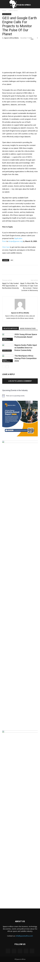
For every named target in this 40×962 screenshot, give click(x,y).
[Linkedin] (20, 951)
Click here (6, 247)
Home (4, 10)
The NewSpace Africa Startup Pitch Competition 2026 (25, 358)
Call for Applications (6, 339)
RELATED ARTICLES (10, 328)
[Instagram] (14, 951)
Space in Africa (8, 926)
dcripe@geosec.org (15, 241)
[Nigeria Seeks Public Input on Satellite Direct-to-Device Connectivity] (7, 348)
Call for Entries (13, 10)
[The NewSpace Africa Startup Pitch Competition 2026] (7, 358)
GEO (12, 260)
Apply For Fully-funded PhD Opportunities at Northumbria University (10, 285)
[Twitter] (26, 951)
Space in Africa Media (11, 38)
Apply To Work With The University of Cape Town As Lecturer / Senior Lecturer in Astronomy (29, 286)
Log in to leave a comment (20, 381)
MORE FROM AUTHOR (28, 328)
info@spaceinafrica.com (24, 936)
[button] (37, 4)
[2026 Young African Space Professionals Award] (7, 337)
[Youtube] (32, 951)
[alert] (20, 395)
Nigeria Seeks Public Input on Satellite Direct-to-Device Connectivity (25, 347)
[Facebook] (8, 951)
